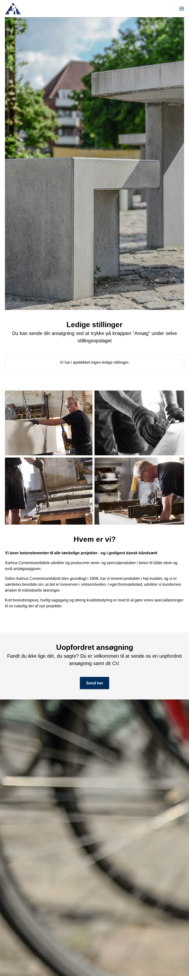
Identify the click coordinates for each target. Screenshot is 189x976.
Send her (94, 683)
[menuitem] (181, 8)
